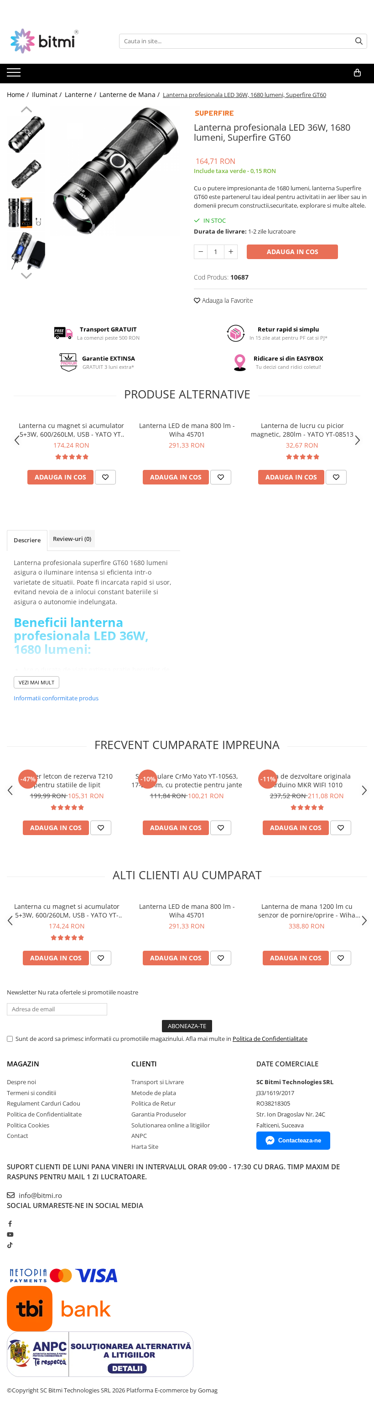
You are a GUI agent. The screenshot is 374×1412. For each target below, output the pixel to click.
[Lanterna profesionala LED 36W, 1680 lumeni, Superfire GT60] (115, 171)
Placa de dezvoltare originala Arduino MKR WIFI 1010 (307, 780)
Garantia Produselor (158, 1114)
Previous (26, 110)
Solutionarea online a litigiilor (170, 1125)
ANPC (139, 1136)
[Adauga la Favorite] (105, 477)
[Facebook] (10, 1223)
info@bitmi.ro (39, 1195)
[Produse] (15, 75)
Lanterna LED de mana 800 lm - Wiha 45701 (187, 429)
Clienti (144, 1063)
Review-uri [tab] (72, 539)
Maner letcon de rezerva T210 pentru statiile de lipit (67, 780)
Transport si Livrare (157, 1082)
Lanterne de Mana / (130, 94)
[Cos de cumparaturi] (357, 73)
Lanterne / (81, 94)
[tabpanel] (115, 171)
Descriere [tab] (27, 540)
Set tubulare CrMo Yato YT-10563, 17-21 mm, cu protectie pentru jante (186, 780)
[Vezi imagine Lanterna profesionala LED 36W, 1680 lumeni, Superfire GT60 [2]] (26, 212)
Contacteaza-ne (299, 1140)
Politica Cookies (28, 1125)
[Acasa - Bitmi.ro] (52, 41)
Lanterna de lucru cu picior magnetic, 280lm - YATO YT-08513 (302, 429)
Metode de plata (153, 1093)
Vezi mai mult (36, 682)
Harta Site (144, 1146)
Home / (19, 94)
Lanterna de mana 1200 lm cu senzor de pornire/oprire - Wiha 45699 (306, 910)
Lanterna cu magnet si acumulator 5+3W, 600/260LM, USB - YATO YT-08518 (71, 429)
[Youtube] (10, 1234)
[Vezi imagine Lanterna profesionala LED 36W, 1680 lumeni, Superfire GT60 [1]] (26, 173)
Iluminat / (47, 94)
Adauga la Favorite (226, 300)
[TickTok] (10, 1245)
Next (26, 274)
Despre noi (21, 1082)
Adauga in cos (292, 251)
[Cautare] (359, 41)
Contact (17, 1136)
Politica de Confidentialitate (270, 1039)
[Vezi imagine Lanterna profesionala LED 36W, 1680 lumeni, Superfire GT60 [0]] (26, 134)
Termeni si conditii (31, 1093)
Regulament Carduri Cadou (43, 1103)
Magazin (23, 1063)
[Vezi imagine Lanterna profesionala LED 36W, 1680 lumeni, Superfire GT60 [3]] (26, 251)
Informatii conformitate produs (56, 698)
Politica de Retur (153, 1103)
